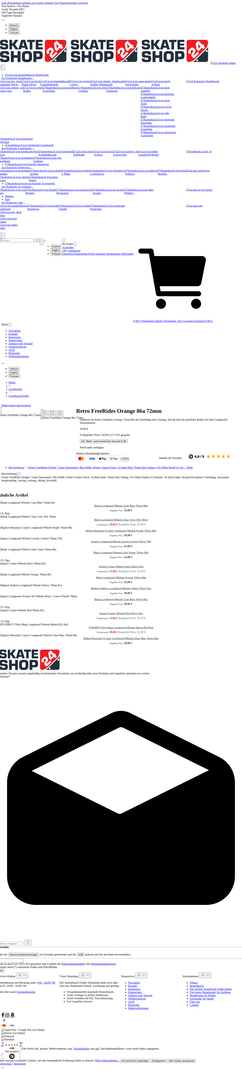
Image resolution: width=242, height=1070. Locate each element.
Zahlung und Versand (21, 343)
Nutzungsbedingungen (103, 963)
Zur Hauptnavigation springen (71, 2)
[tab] (101, 467)
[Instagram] (7, 1016)
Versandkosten (81, 1048)
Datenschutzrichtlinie (73, 963)
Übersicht (68, 253)
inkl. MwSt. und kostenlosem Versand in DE (103, 441)
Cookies (194, 1005)
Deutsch (14, 25)
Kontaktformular (26, 991)
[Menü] (38, 240)
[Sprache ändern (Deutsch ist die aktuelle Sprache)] (2, 19)
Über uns (195, 1001)
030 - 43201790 (46, 982)
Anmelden (68, 247)
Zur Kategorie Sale (12, 202)
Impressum (15, 337)
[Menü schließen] (33, 79)
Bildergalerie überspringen (16, 405)
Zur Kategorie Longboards (16, 148)
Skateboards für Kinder (203, 995)
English (14, 29)
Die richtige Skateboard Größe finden (211, 989)
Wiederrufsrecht (17, 346)
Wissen (194, 982)
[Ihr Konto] (63, 240)
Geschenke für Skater (202, 998)
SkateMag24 (197, 985)
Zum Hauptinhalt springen (16, 2)
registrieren (74, 250)
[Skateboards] (202, 81)
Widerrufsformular (19, 356)
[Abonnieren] (27, 943)
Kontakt (13, 334)
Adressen (100, 253)
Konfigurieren (158, 1061)
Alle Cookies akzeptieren (181, 1061)
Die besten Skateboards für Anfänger (210, 992)
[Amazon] (12, 1016)
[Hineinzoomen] (59, 413)
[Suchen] (35, 240)
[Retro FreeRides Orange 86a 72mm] (62, 417)
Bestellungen (114, 253)
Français (14, 32)
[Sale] (194, 205)
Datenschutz (15, 340)
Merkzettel (127, 253)
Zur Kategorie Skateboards (16, 78)
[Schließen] (42, 409)
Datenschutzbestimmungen (23, 954)
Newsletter (15, 330)
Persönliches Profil (84, 253)
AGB (12, 349)
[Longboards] (199, 151)
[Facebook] (3, 1016)
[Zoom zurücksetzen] (51, 413)
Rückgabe (14, 353)
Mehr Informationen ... (107, 1060)
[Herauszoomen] (44, 413)
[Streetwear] (198, 170)
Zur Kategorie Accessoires (16, 186)
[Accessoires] (199, 189)
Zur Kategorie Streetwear (15, 167)
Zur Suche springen (43, 2)
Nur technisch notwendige (135, 1061)
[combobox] (17, 240)
